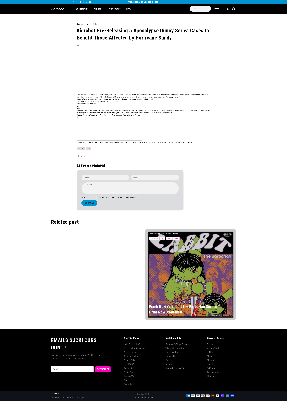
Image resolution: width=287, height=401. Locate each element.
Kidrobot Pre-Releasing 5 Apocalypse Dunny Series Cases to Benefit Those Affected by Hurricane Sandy (125, 142)
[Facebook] (77, 2)
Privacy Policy (130, 360)
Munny (210, 356)
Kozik (162, 238)
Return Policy (130, 352)
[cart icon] (233, 8)
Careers (168, 360)
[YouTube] (90, 2)
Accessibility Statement (134, 348)
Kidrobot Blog (186, 142)
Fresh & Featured (79, 9)
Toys (88, 148)
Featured (81, 148)
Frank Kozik (154, 238)
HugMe (210, 364)
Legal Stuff (129, 364)
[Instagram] (83, 2)
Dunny (210, 344)
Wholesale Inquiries (174, 348)
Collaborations (214, 372)
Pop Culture (114, 9)
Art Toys (97, 9)
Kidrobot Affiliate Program (177, 344)
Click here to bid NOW (85, 101)
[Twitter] (73, 2)
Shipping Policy (131, 356)
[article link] (229, 314)
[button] (217, 9)
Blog (126, 380)
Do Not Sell (129, 368)
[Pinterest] (80, 2)
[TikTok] (86, 2)
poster (169, 238)
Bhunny (210, 376)
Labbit (210, 352)
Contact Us (129, 376)
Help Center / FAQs (132, 344)
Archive (168, 364)
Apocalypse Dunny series (136, 97)
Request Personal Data (175, 368)
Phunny (210, 360)
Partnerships (171, 356)
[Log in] (228, 8)
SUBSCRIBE (103, 369)
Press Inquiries (172, 352)
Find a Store (129, 372)
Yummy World (213, 348)
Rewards (130, 9)
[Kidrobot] (57, 9)
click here (136, 115)
